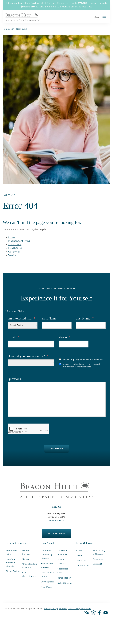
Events (79, 555)
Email (13, 337)
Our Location (82, 565)
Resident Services (26, 552)
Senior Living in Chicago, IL (99, 552)
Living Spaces (47, 582)
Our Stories (14, 251)
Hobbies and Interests (47, 565)
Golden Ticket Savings (43, 3)
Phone (64, 337)
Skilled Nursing (64, 583)
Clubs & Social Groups (47, 574)
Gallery (25, 559)
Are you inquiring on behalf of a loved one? (83, 359)
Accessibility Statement (79, 608)
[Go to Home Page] (23, 19)
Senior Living (15, 244)
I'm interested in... (21, 318)
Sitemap (63, 608)
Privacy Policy (51, 608)
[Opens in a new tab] (99, 612)
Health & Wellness (61, 561)
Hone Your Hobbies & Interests (11, 562)
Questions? (15, 379)
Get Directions (55, 532)
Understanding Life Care (29, 566)
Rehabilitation (64, 578)
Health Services (16, 248)
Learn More (56, 448)
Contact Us (81, 560)
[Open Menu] (104, 17)
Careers (97, 563)
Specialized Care (62, 571)
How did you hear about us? (28, 356)
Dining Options (13, 571)
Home (6, 29)
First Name (51, 318)
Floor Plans (46, 587)
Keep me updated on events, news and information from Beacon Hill (81, 365)
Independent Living (19, 241)
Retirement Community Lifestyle (46, 554)
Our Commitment (29, 574)
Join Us (12, 255)
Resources (98, 559)
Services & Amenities (62, 552)
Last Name (85, 318)
